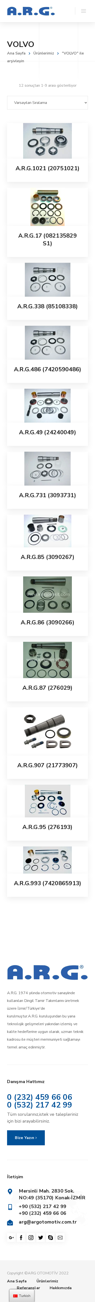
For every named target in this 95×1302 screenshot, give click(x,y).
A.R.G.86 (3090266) (47, 622)
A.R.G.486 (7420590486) (47, 369)
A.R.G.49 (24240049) (47, 432)
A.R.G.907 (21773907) (47, 765)
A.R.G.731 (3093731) (47, 495)
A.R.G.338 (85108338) (47, 306)
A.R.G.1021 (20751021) (47, 168)
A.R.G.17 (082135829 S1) (47, 239)
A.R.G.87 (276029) (47, 688)
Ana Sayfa (16, 53)
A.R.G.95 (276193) (47, 827)
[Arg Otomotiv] (31, 11)
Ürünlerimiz (43, 53)
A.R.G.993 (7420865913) (47, 883)
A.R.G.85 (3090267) (47, 557)
